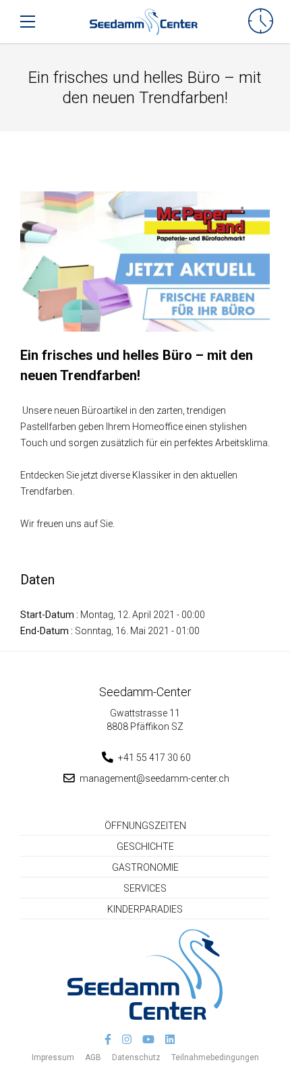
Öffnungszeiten (145, 825)
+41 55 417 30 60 (154, 757)
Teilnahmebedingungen (215, 1057)
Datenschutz (136, 1057)
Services (145, 888)
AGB (93, 1057)
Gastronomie (145, 867)
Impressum (53, 1057)
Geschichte (145, 846)
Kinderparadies (145, 909)
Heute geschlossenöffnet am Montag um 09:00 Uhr (260, 21)
